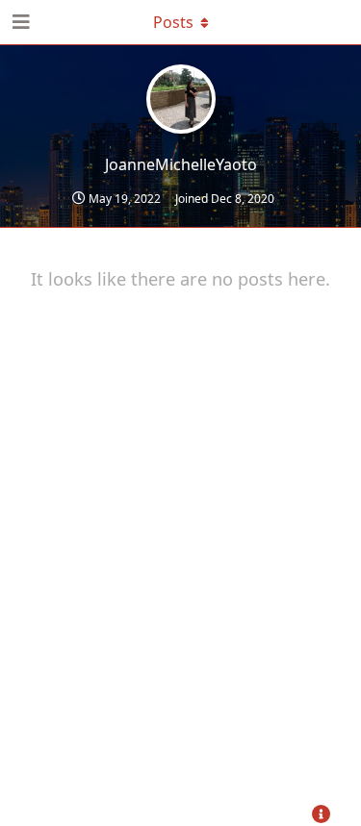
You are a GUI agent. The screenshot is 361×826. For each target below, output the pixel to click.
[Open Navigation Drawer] (19, 22)
